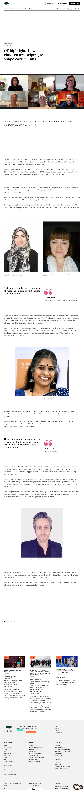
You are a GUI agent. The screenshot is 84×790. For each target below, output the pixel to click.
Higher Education (33, 749)
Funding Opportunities (35, 753)
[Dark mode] (72, 8)
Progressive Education (10, 684)
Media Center (62, 3)
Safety (56, 9)
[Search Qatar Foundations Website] (79, 9)
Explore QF (50, 3)
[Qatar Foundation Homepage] (7, 3)
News (14, 676)
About (56, 726)
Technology (41, 687)
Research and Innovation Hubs (63, 749)
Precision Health (34, 691)
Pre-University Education (35, 747)
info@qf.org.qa (37, 783)
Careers (6, 757)
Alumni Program (33, 759)
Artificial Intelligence (60, 753)
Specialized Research (60, 747)
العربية (75, 8)
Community (23, 9)
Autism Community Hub (61, 768)
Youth (5, 682)
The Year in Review (9, 761)
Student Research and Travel (36, 757)
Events (57, 730)
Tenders (6, 763)
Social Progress (8, 686)
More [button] (30, 9)
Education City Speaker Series (62, 766)
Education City (74, 3)
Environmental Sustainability (62, 751)
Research (15, 9)
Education (7, 9)
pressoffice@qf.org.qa (10, 774)
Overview (31, 745)
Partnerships (7, 755)
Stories (57, 728)
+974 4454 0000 (36, 785)
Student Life (32, 751)
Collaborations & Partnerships (38, 681)
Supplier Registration (9, 765)
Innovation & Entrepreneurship (13, 680)
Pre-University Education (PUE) (50, 169)
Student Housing (33, 755)
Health (32, 683)
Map (5, 759)
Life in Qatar (58, 764)
